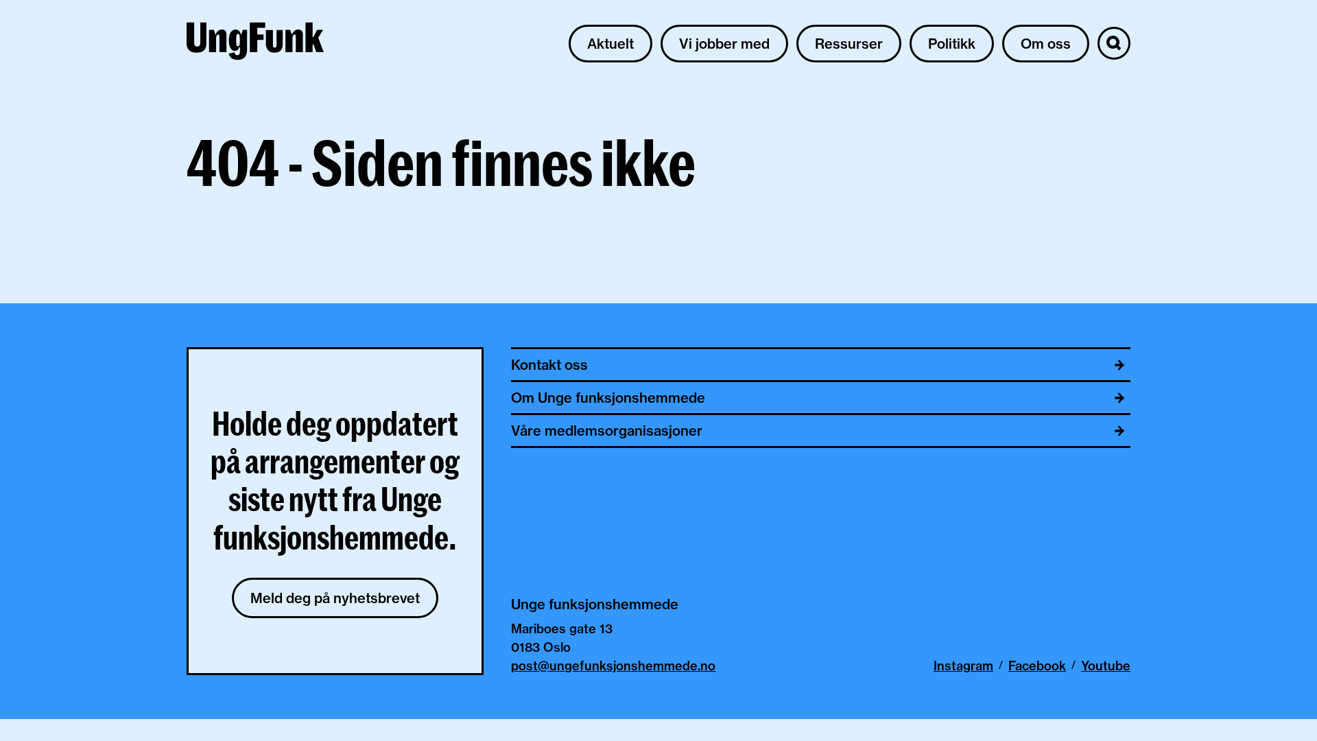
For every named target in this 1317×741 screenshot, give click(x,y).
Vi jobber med (724, 43)
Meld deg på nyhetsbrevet (335, 598)
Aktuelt (610, 43)
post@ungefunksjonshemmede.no (613, 666)
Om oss (1046, 43)
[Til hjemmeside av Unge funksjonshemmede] (255, 43)
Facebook (1037, 666)
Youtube (1105, 666)
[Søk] (1114, 43)
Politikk (951, 43)
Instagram (963, 666)
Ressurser (849, 43)
